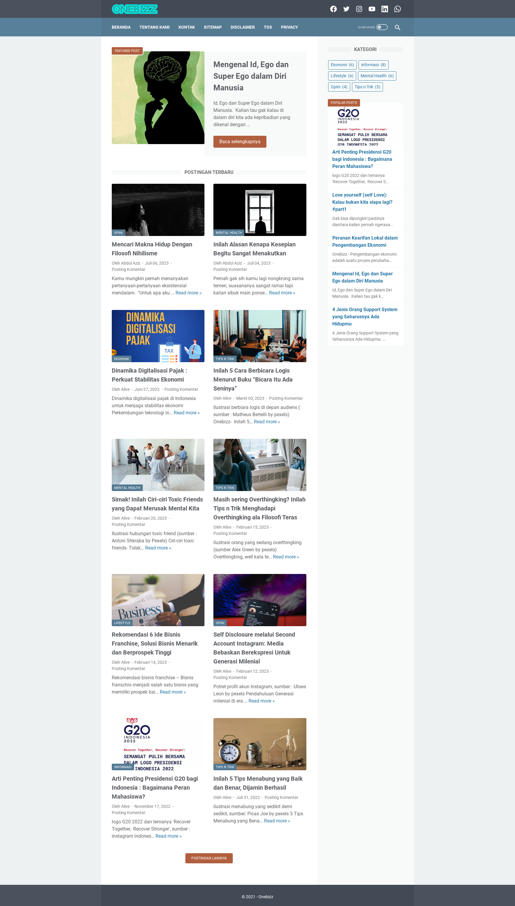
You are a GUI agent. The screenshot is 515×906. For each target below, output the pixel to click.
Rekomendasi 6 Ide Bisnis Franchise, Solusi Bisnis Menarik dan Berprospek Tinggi (155, 643)
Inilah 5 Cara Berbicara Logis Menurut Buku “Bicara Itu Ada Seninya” (253, 379)
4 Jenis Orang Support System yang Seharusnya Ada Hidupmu (365, 317)
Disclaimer (243, 27)
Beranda (121, 27)
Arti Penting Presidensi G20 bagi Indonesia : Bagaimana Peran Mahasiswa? (155, 787)
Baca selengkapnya (242, 142)
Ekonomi (121, 359)
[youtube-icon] (371, 9)
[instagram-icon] (358, 9)
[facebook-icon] (332, 9)
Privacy (289, 27)
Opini (118, 233)
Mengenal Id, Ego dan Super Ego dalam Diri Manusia (251, 76)
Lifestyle (122, 623)
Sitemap (213, 27)
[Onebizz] (138, 9)
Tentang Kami (154, 27)
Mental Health (229, 233)
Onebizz (265, 896)
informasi (123, 767)
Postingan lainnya (209, 858)
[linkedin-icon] (384, 9)
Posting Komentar (128, 269)
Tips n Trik (225, 359)
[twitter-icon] (345, 9)
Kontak (187, 27)
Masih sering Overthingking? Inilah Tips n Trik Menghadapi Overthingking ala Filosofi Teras (259, 508)
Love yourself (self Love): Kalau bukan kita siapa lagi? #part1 (362, 202)
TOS (268, 27)
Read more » (189, 293)
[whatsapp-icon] (396, 9)
